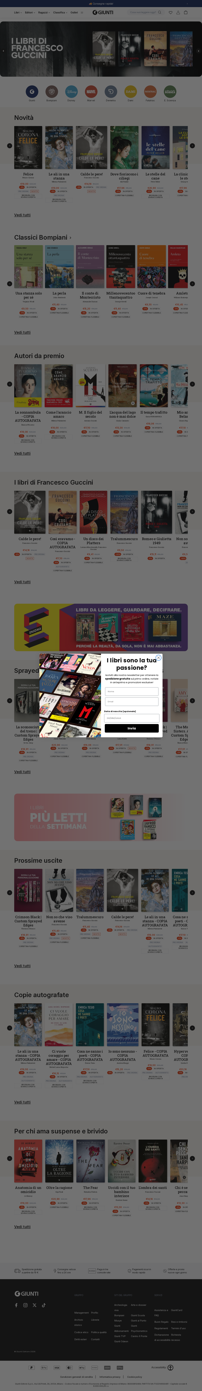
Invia (132, 728)
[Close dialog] (158, 657)
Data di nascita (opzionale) (120, 711)
